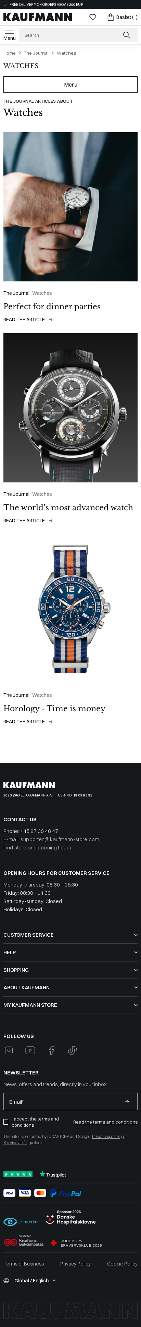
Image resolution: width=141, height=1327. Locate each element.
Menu (9, 38)
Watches (66, 53)
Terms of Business (23, 1264)
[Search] (127, 35)
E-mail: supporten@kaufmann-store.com (51, 839)
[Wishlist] (93, 17)
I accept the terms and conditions (35, 1122)
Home (9, 53)
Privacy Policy (75, 1264)
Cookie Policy (122, 1264)
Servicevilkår (15, 1142)
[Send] (127, 1101)
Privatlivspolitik (106, 1136)
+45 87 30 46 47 (39, 831)
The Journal (36, 53)
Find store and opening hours (37, 847)
